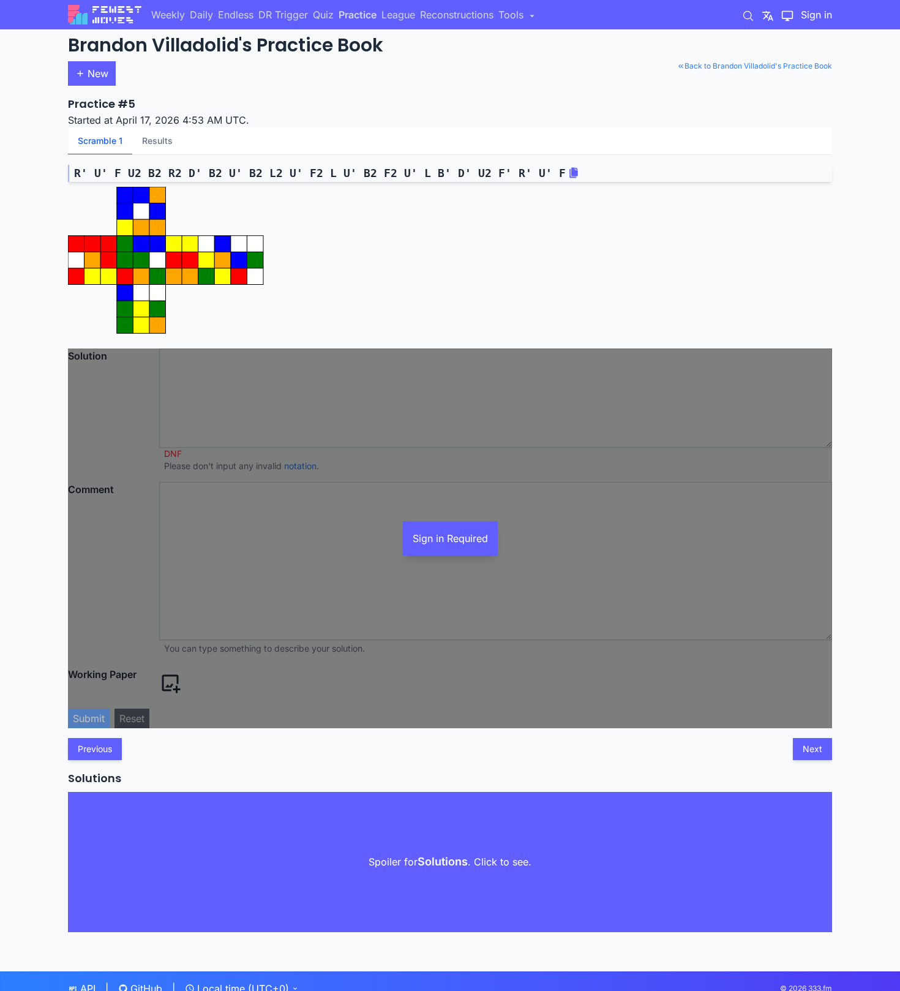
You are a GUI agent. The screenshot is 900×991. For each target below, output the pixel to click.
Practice (358, 15)
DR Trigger (283, 15)
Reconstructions (456, 15)
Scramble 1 (100, 140)
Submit (89, 718)
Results (157, 140)
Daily (201, 15)
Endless (235, 15)
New (98, 73)
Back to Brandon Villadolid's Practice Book (758, 65)
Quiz (323, 15)
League (398, 15)
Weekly (168, 15)
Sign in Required (450, 538)
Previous (95, 749)
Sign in (816, 15)
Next (812, 749)
